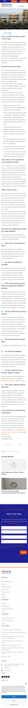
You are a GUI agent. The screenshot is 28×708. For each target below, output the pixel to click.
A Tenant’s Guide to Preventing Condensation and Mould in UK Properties (14, 486)
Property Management (9, 25)
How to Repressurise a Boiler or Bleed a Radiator (14, 467)
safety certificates (18, 399)
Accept (14, 696)
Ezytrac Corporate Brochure (7, 608)
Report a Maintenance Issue (7, 581)
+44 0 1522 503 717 (13, 432)
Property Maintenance (6, 586)
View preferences (14, 704)
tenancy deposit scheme (8, 381)
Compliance (4, 584)
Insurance (4, 594)
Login (4, 1)
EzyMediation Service (6, 606)
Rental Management (21, 25)
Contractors (4, 603)
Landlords (4, 597)
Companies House (15, 307)
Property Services (5, 589)
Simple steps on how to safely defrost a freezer (11, 645)
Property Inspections (6, 592)
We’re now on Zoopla (6, 656)
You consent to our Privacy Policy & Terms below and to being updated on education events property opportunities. (14, 547)
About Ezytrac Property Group (8, 618)
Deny (14, 700)
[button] (26, 683)
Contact (3, 611)
